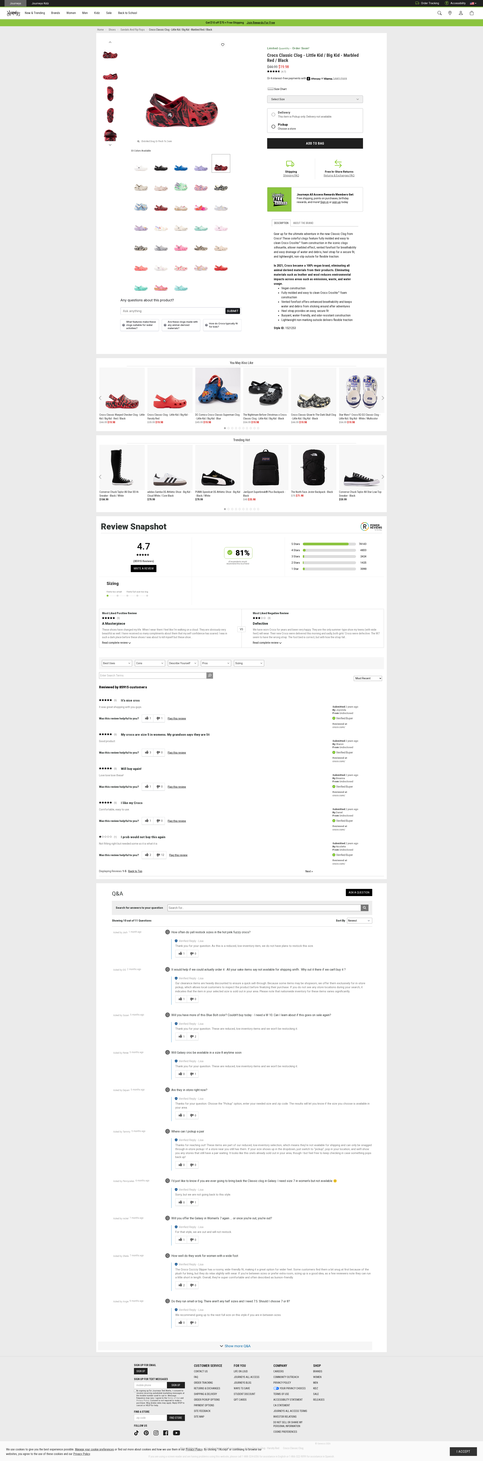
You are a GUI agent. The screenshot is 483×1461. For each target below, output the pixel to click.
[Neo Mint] (181, 183)
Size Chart (280, 89)
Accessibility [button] (458, 3)
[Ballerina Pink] (201, 183)
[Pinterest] (147, 1432)
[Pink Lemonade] (181, 243)
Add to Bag (315, 143)
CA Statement (281, 1405)
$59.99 (343, 499)
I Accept (463, 1451)
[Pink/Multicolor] (201, 203)
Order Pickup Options (207, 1399)
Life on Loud (241, 1371)
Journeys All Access (246, 1377)
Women (317, 1377)
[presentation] (35, 13)
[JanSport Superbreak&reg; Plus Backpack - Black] (265, 467)
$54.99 (247, 422)
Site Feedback (202, 1411)
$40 (245, 499)
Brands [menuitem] (55, 13)
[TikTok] (138, 1432)
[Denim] (141, 203)
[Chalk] (201, 243)
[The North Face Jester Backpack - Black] (313, 467)
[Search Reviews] (209, 675)
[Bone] (141, 183)
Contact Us (201, 1371)
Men (315, 1382)
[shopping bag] (472, 13)
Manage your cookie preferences (94, 1449)
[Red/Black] (161, 203)
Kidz (315, 1388)
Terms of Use (281, 1394)
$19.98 (111, 422)
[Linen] (181, 223)
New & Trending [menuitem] (35, 13)
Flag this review (177, 718)
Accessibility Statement (288, 1399)
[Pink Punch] (161, 283)
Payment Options (204, 1405)
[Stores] (450, 13)
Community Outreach (286, 1377)
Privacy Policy (282, 1382)
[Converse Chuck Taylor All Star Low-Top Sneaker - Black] (361, 467)
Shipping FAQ (291, 175)
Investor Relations (285, 1416)
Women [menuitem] (71, 13)
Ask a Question (359, 892)
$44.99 (103, 422)
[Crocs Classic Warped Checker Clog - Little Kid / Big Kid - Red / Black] (122, 390)
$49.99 (199, 422)
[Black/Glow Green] (141, 243)
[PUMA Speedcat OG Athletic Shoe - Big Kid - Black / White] (218, 467)
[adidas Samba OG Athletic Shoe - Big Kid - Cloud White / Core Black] (170, 467)
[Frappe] (221, 243)
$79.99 (151, 499)
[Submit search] (364, 908)
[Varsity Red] (221, 263)
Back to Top (135, 871)
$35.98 (251, 499)
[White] (141, 163)
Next (110, 144)
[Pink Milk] (221, 223)
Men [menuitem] (85, 13)
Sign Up (140, 1371)
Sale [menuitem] (109, 13)
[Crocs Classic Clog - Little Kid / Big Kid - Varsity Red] (170, 390)
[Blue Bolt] (181, 163)
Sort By (340, 920)
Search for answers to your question (139, 907)
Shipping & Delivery (205, 1394)
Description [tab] (281, 223)
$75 (293, 495)
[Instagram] (157, 1432)
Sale (316, 1394)
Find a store (141, 1411)
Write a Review (144, 568)
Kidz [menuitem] (97, 13)
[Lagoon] (141, 283)
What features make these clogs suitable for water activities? (141, 325)
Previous (110, 41)
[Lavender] (201, 163)
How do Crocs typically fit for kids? (223, 325)
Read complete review (115, 642)
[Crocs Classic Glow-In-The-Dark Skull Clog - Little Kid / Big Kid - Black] (313, 390)
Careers (278, 1371)
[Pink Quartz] (161, 183)
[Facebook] (167, 1432)
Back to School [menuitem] (127, 13)
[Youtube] (178, 1432)
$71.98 (299, 495)
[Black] (161, 163)
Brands (317, 1371)
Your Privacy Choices (293, 1388)
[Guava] (141, 263)
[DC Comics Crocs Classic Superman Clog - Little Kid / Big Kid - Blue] (218, 390)
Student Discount (244, 1394)
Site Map (199, 1416)
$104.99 (103, 499)
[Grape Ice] (201, 263)
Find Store (176, 1417)
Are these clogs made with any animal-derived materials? (183, 325)
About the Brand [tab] (303, 223)
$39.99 (151, 422)
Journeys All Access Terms (290, 1411)
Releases (319, 1399)
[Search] (440, 13)
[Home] (13, 13)
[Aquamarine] (201, 223)
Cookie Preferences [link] (285, 1431)
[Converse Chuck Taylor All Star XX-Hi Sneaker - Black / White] (122, 467)
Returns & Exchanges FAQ (339, 175)
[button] (473, 3)
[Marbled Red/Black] (221, 163)
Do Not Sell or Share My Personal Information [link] (287, 1424)
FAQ (196, 1377)
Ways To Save (242, 1388)
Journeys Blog (242, 1382)
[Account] (461, 13)
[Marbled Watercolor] (161, 243)
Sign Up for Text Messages (151, 1379)
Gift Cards (240, 1399)
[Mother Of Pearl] (221, 203)
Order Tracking (430, 3)
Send (232, 311)
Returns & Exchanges (207, 1388)
